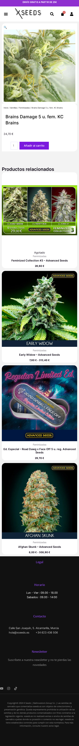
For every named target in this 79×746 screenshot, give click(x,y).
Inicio (6, 108)
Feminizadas (24, 108)
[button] (6, 14)
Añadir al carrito (34, 145)
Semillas (13, 108)
